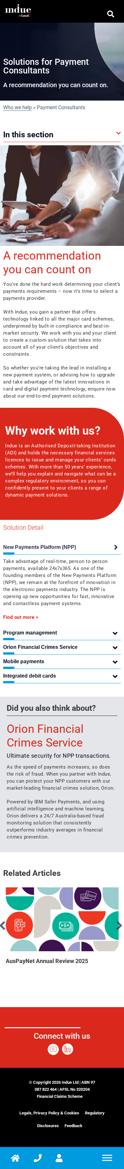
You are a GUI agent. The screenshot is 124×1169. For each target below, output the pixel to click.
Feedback (73, 1125)
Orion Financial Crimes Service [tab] (40, 647)
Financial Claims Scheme (60, 1096)
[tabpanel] (62, 588)
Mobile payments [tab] (23, 661)
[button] (62, 134)
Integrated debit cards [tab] (29, 676)
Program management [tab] (30, 632)
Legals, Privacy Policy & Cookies (49, 1113)
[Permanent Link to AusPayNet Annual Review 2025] (62, 919)
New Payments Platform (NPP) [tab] (39, 547)
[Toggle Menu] (107, 1158)
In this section (28, 134)
